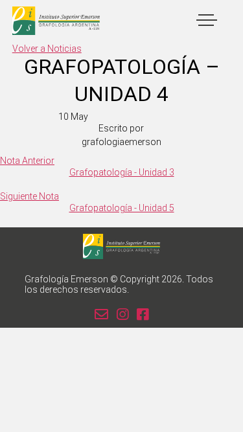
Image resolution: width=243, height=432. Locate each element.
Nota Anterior (27, 160)
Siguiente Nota (29, 196)
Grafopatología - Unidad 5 (121, 208)
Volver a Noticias (47, 48)
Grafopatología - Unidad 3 (121, 172)
